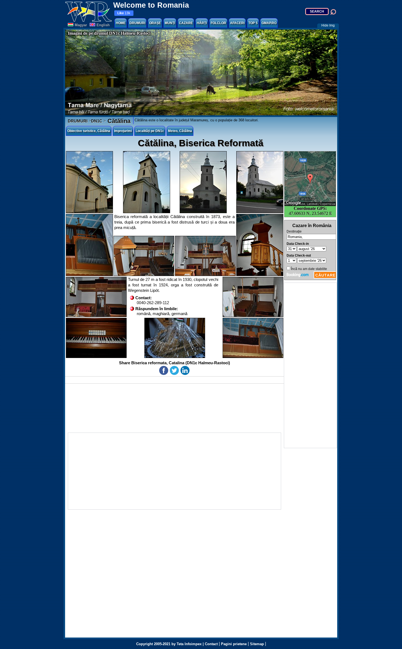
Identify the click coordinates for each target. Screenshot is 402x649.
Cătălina (118, 121)
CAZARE (186, 23)
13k (123, 13)
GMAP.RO (268, 23)
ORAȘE (155, 23)
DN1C (96, 121)
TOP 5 (253, 23)
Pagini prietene (234, 644)
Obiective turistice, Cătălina (88, 131)
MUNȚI (170, 23)
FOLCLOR (218, 23)
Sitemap (257, 644)
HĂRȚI (202, 23)
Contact (211, 644)
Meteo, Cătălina (180, 131)
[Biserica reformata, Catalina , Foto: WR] (89, 182)
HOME (121, 23)
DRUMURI (137, 23)
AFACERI (237, 23)
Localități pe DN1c (150, 131)
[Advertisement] (310, 365)
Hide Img (328, 25)
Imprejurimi (123, 131)
